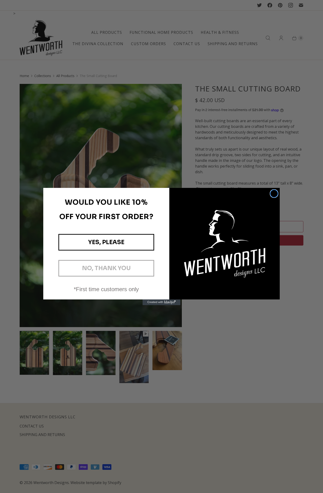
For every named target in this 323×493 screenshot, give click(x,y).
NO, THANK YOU (106, 268)
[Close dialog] (274, 193)
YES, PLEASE (106, 242)
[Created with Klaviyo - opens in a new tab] (161, 302)
